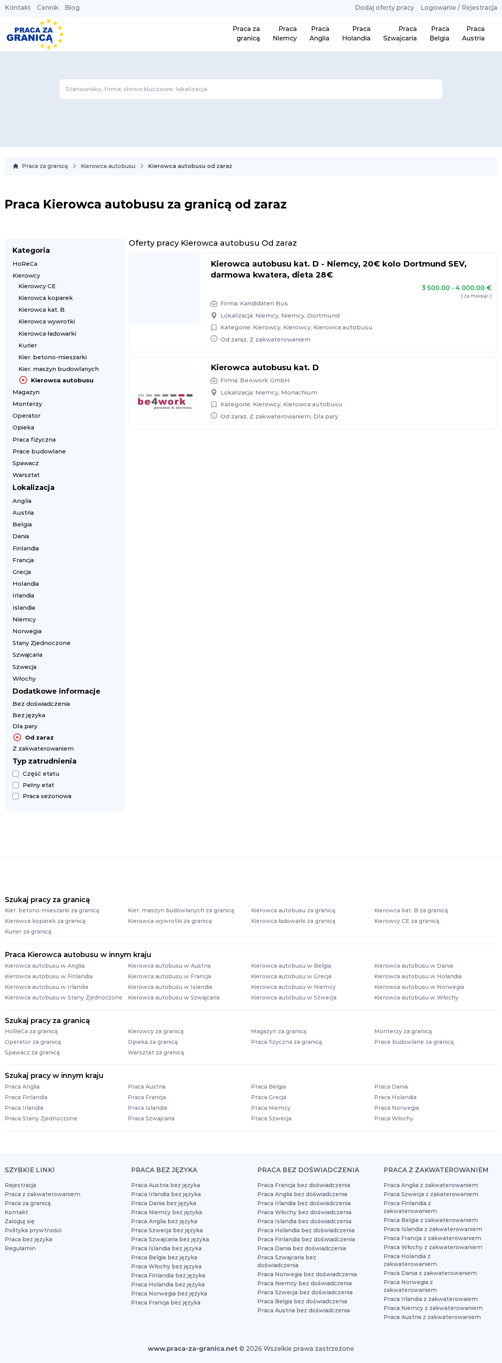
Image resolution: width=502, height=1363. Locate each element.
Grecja (22, 572)
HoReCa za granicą (31, 1031)
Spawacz (26, 463)
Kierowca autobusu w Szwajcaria (174, 997)
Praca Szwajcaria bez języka (170, 1239)
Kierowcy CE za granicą (406, 921)
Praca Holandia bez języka (168, 1284)
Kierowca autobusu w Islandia (170, 986)
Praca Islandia (147, 1107)
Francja (23, 560)
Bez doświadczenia (41, 703)
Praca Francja (147, 1097)
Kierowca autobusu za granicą (293, 910)
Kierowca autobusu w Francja (169, 976)
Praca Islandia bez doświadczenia (304, 1221)
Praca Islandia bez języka (166, 1248)
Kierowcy (26, 275)
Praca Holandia (395, 1097)
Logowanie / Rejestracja (458, 7)
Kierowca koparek (45, 297)
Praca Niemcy (271, 1107)
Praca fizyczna (34, 439)
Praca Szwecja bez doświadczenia (305, 1292)
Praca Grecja (268, 1097)
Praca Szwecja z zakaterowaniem (431, 1194)
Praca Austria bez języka (165, 1185)
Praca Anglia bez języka (164, 1221)
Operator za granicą (33, 1041)
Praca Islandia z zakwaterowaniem (433, 1229)
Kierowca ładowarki (47, 333)
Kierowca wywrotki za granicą (170, 921)
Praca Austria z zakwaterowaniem (432, 1317)
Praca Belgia (268, 1086)
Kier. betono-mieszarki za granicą (52, 910)
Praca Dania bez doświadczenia (301, 1248)
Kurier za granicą (28, 931)
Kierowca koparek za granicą (45, 921)
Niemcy (24, 619)
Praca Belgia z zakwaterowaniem (431, 1220)
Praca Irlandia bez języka (166, 1194)
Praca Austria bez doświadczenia (303, 1310)
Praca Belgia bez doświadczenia (302, 1301)
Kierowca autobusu (108, 166)
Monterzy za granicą (403, 1031)
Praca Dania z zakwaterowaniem (430, 1273)
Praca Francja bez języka (165, 1302)
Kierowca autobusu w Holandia (418, 976)
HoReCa (25, 263)
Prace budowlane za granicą (414, 1041)
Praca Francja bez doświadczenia (303, 1185)
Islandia (24, 607)
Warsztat (26, 475)
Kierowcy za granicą (156, 1031)
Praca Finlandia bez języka (168, 1275)
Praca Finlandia (26, 1097)
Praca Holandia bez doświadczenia (306, 1230)
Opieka (23, 427)
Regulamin (20, 1248)
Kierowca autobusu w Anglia (45, 965)
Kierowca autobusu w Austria (169, 965)
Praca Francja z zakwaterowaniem (432, 1238)
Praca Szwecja (271, 1118)
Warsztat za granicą (156, 1052)
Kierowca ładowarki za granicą (293, 921)
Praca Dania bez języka (163, 1203)
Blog (72, 7)
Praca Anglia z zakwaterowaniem (431, 1185)
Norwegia (27, 631)
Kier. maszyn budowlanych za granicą (181, 910)
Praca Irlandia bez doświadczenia (304, 1203)
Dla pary (25, 726)
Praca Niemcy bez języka (166, 1212)
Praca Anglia (22, 1086)
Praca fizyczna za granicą (286, 1041)
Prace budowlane (39, 451)
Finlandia (26, 548)
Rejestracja (20, 1185)
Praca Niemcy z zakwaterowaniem (433, 1308)
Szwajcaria (27, 654)
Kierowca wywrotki (46, 321)
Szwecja (24, 667)
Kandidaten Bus (264, 303)
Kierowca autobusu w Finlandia (49, 976)
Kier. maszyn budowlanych (58, 369)
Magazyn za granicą (278, 1031)
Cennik (47, 7)
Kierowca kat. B (41, 309)
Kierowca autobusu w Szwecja (293, 997)
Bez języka (29, 715)
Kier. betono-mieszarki (52, 357)
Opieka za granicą (153, 1041)
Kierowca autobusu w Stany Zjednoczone (63, 997)
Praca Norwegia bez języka (169, 1293)
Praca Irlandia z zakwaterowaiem (431, 1299)
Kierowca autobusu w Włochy (416, 997)
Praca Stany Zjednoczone (41, 1118)
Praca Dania (391, 1086)
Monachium (299, 392)
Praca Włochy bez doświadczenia (304, 1212)
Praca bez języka (28, 1239)
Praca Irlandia (24, 1107)
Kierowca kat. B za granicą (411, 910)
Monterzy (27, 403)
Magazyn (26, 392)
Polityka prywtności (33, 1230)
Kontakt (18, 7)
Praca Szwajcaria (151, 1118)
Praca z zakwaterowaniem (42, 1194)
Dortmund (323, 315)
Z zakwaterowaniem (43, 748)
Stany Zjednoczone (42, 643)
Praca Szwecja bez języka (167, 1230)
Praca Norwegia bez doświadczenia (307, 1274)
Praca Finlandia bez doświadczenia (306, 1239)
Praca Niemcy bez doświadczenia (304, 1283)
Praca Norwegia (396, 1107)
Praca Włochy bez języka (166, 1266)
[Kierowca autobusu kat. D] (164, 392)
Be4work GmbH (265, 380)
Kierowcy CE (37, 286)
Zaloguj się (20, 1221)
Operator (26, 415)
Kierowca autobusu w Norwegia (419, 986)
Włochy (24, 678)
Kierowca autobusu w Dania (413, 965)
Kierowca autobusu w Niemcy (293, 986)
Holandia (26, 583)
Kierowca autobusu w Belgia (291, 965)
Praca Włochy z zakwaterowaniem (433, 1247)
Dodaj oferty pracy (384, 7)
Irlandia (23, 595)
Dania (21, 536)
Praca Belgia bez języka (164, 1257)
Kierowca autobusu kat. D (265, 367)
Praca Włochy (393, 1118)
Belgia (22, 524)
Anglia (22, 500)
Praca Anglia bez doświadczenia (302, 1194)
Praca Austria (147, 1086)
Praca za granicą (45, 166)
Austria (23, 512)
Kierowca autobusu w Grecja (291, 976)
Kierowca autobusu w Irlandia (46, 986)
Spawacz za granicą (32, 1052)
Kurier (27, 345)
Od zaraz (39, 737)
